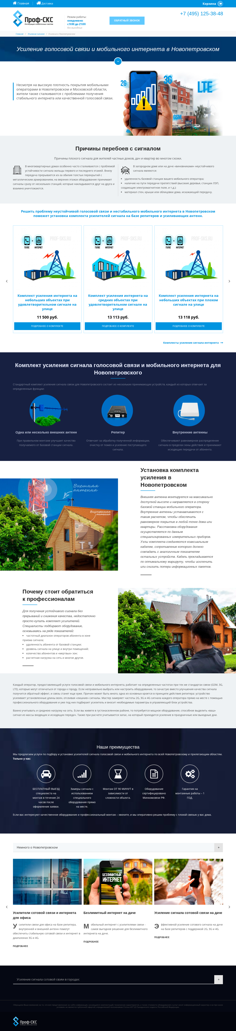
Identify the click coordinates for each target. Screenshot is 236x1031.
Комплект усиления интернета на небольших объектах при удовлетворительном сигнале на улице (47, 302)
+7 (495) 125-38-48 (201, 13)
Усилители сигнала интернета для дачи (188, 913)
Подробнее (22, 941)
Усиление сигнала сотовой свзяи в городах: (48, 979)
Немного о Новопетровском (37, 847)
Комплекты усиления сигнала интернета (191, 342)
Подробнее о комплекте (47, 326)
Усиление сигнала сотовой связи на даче (119, 913)
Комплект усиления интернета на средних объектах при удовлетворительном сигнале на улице (118, 302)
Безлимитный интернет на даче (41, 913)
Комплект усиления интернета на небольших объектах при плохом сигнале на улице (188, 300)
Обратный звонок (127, 20)
